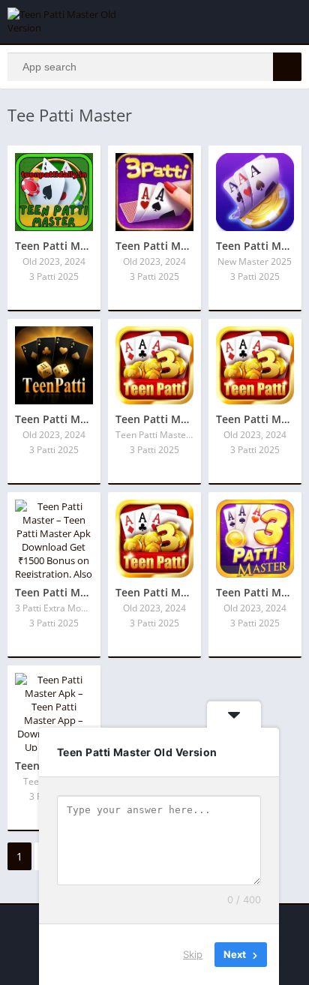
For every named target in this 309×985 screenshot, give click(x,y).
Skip (192, 954)
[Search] (287, 67)
